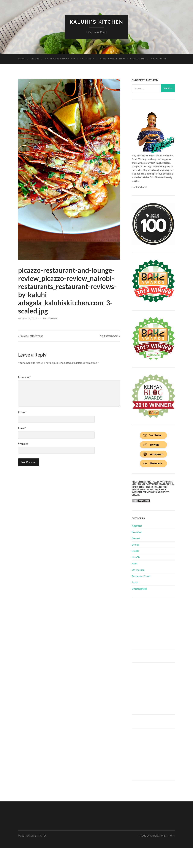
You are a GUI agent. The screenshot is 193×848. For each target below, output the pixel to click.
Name (22, 412)
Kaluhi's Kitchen (96, 22)
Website (23, 443)
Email (22, 428)
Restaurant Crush (111, 58)
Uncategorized (139, 588)
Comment (24, 377)
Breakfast (137, 531)
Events (135, 550)
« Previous (30, 335)
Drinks (135, 544)
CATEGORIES (87, 58)
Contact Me (137, 58)
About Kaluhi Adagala (58, 58)
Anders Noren (158, 836)
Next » (110, 335)
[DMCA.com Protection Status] (141, 501)
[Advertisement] (154, 623)
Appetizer (137, 525)
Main (134, 563)
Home (21, 58)
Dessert (136, 538)
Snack (135, 582)
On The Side (138, 569)
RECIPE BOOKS (158, 58)
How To (136, 557)
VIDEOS (35, 58)
